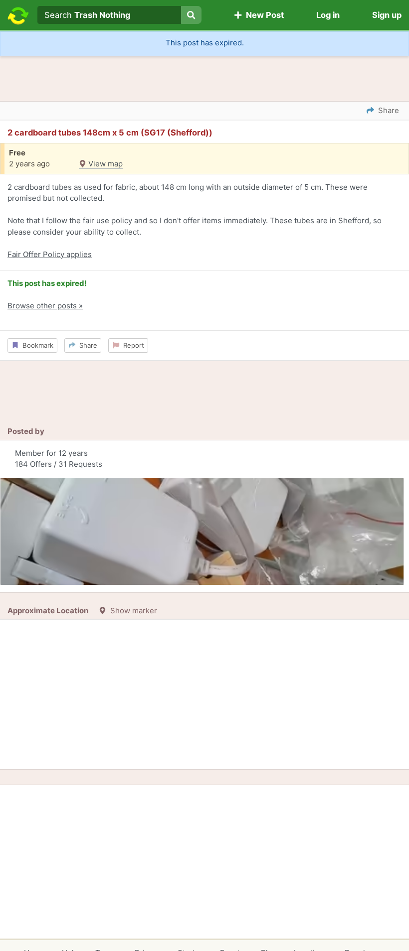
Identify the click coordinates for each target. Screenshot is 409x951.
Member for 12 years (58, 458)
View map (104, 163)
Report (131, 345)
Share (86, 345)
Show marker (133, 610)
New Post (263, 15)
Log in (328, 15)
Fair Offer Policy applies (49, 254)
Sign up (387, 15)
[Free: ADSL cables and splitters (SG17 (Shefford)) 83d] (202, 531)
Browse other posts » (45, 305)
